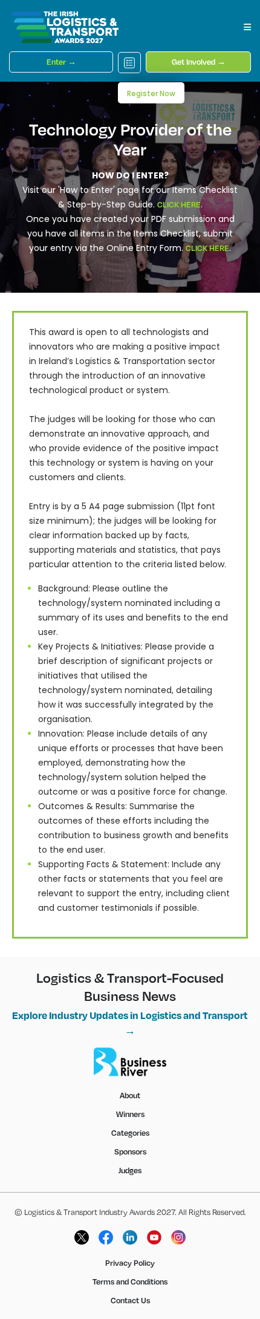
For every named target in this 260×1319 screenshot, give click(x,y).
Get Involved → (199, 62)
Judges (130, 1170)
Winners (130, 1114)
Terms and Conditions (130, 1281)
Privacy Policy (130, 1263)
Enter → (61, 62)
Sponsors (130, 1151)
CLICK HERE (179, 204)
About (130, 1095)
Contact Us (130, 1300)
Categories (130, 1133)
